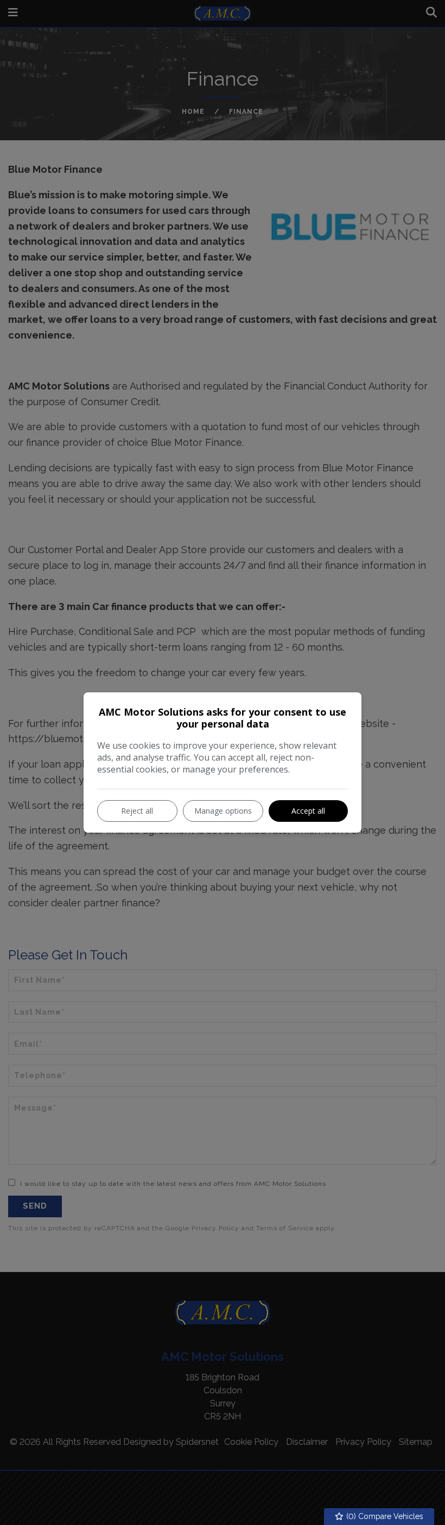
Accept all (308, 811)
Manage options (223, 811)
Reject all (137, 811)
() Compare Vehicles (383, 1516)
